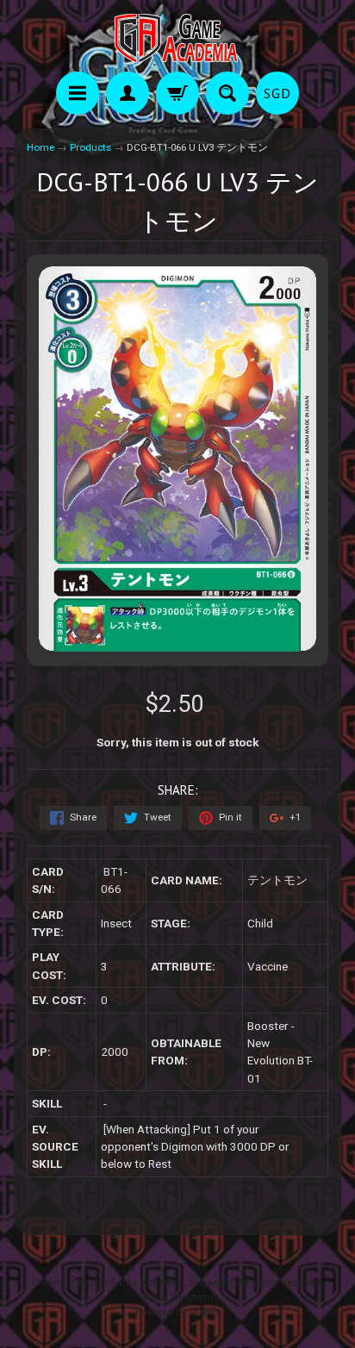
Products (90, 147)
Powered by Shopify (177, 1312)
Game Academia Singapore (171, 1283)
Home (40, 147)
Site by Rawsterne (177, 1297)
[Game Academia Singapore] (177, 38)
